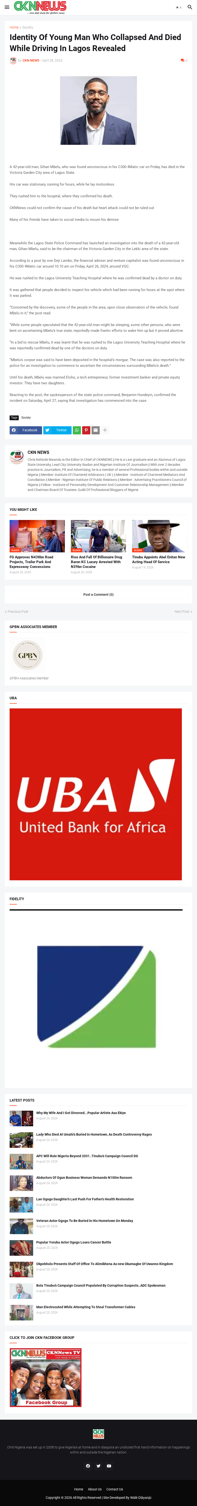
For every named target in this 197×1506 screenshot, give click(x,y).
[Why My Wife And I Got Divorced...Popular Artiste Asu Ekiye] (21, 1118)
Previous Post (18, 611)
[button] (6, 7)
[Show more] (105, 430)
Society (27, 27)
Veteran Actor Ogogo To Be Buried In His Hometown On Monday (84, 1221)
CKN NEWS (38, 452)
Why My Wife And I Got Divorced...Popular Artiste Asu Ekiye (81, 1113)
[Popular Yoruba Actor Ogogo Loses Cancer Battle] (21, 1248)
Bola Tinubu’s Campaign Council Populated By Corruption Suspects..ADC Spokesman (101, 1285)
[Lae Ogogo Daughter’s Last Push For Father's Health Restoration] (21, 1205)
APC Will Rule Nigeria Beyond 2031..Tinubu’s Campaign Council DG (87, 1156)
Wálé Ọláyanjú (140, 1498)
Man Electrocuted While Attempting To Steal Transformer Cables (85, 1307)
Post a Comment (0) (98, 594)
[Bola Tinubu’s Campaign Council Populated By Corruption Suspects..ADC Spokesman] (21, 1291)
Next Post (182, 611)
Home (14, 27)
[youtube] (109, 1466)
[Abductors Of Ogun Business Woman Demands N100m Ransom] (21, 1183)
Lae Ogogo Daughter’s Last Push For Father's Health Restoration (85, 1199)
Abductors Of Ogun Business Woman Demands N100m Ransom (84, 1177)
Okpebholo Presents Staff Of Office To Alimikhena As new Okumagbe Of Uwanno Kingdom (104, 1264)
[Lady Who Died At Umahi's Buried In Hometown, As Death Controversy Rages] (21, 1140)
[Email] (96, 430)
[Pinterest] (86, 430)
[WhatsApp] (77, 430)
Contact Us (114, 1489)
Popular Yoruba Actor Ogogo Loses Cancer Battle (73, 1242)
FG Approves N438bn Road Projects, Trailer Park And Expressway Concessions (31, 562)
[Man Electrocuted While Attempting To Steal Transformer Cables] (21, 1312)
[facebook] (88, 1466)
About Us (95, 1489)
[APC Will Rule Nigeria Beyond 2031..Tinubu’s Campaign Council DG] (21, 1161)
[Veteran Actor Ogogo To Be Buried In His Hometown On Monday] (21, 1226)
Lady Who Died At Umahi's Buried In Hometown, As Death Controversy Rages (94, 1134)
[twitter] (98, 1466)
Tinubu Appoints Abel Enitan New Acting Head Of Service (158, 559)
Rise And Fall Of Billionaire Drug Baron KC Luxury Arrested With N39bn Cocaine (96, 562)
